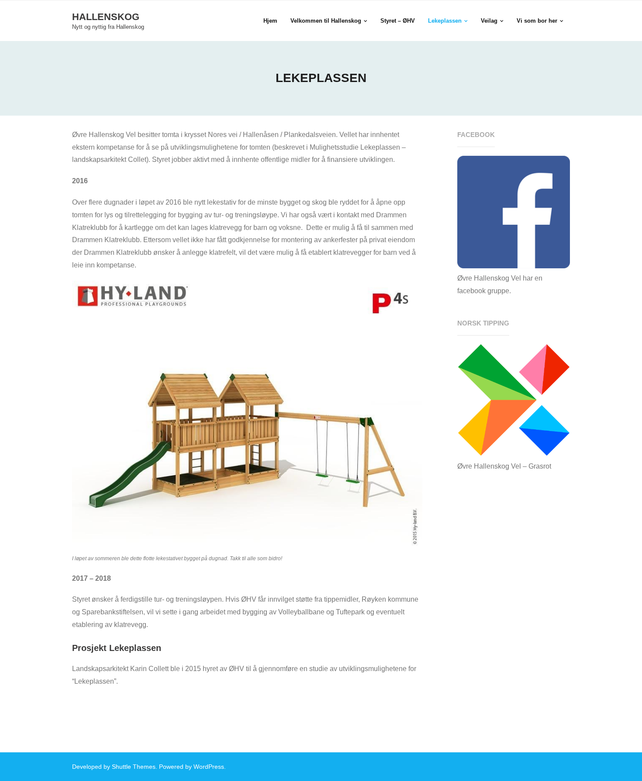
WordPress (208, 766)
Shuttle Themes (133, 766)
